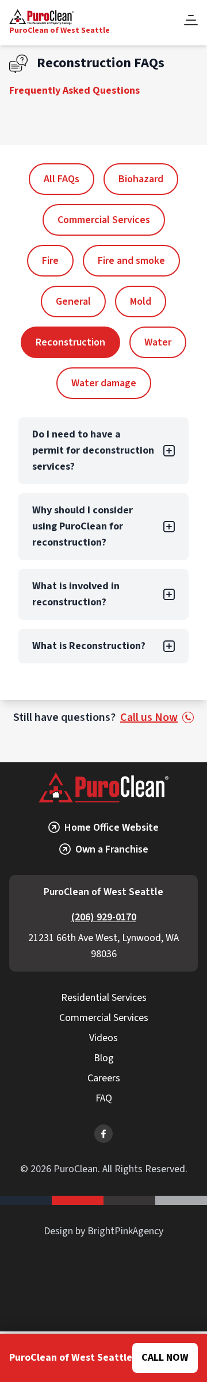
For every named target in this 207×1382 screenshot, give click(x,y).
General (73, 301)
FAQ (103, 1098)
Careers (103, 1078)
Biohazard (140, 179)
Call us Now (149, 717)
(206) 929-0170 (103, 917)
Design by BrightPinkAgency (103, 1231)
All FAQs (61, 179)
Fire (50, 261)
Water (157, 342)
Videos (103, 1038)
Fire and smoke (131, 261)
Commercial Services (103, 220)
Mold (140, 301)
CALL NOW (165, 1357)
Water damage (103, 383)
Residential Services (104, 998)
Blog (104, 1058)
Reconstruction (70, 342)
